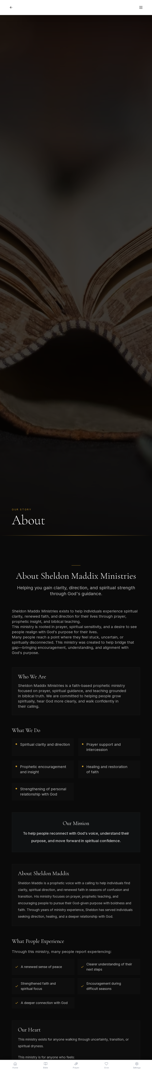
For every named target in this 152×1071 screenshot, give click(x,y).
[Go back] (11, 7)
